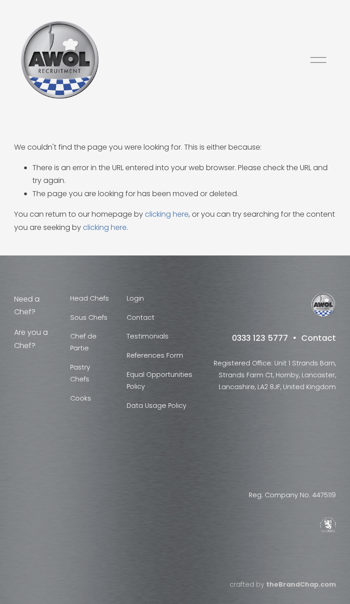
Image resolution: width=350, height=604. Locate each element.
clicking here (167, 214)
